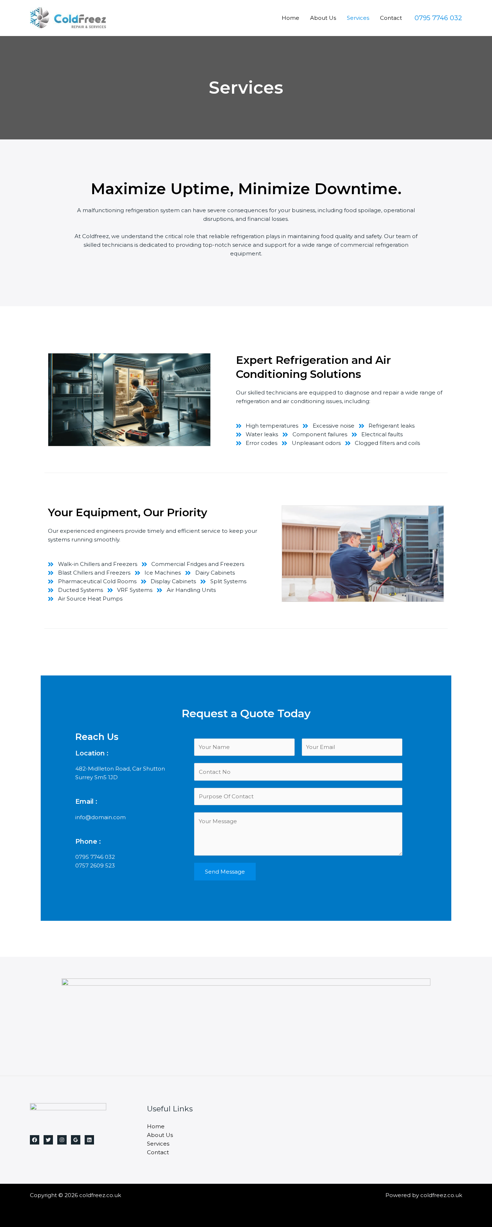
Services (358, 17)
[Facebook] (34, 1140)
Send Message (225, 871)
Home (290, 17)
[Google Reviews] (75, 1140)
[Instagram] (62, 1140)
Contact (391, 17)
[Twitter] (48, 1140)
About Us (323, 17)
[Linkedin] (89, 1140)
